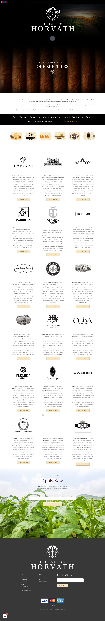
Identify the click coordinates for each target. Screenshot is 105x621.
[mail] (55, 605)
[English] (2, 2)
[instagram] (52, 605)
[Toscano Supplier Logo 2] (52, 545)
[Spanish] (6, 2)
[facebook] (49, 605)
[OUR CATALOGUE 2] (53, 7)
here (58, 490)
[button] (11, 136)
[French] (4, 2)
